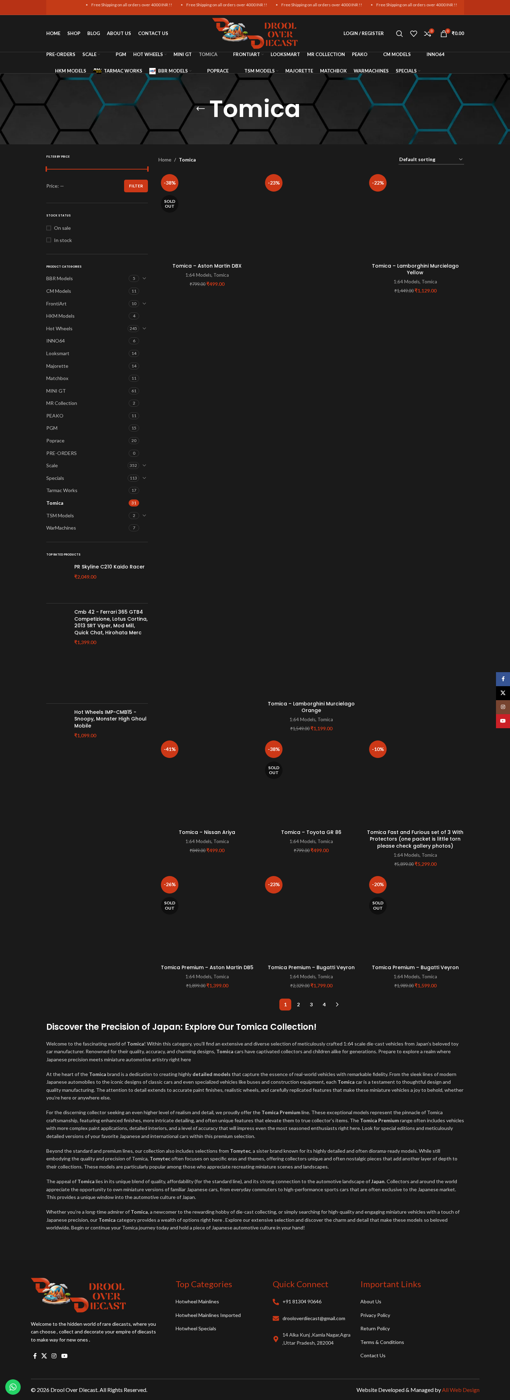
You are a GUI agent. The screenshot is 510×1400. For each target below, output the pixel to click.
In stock (63, 240)
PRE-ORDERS (61, 453)
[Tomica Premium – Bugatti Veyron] (311, 917)
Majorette (57, 366)
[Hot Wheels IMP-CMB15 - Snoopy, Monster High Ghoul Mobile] (57, 740)
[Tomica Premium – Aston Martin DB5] (207, 917)
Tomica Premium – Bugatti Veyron (311, 967)
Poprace (55, 440)
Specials (55, 478)
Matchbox (57, 378)
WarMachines (61, 528)
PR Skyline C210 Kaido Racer (109, 567)
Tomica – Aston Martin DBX (207, 265)
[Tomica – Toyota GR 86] (311, 782)
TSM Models (60, 515)
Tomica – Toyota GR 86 (311, 832)
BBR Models (59, 278)
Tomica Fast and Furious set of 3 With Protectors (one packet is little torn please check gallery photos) (415, 839)
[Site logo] (255, 33)
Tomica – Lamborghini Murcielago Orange (311, 707)
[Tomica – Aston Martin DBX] (207, 215)
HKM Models (60, 316)
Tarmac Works (61, 490)
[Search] (400, 34)
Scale (52, 465)
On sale (62, 228)
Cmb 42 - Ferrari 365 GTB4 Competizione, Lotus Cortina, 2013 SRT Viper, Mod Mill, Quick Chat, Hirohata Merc (111, 622)
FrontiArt (56, 303)
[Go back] (200, 109)
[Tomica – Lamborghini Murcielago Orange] (311, 434)
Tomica (54, 503)
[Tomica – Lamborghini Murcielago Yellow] (415, 215)
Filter (136, 185)
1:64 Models (198, 275)
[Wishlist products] (414, 34)
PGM (51, 428)
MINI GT (56, 391)
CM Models (58, 291)
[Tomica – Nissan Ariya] (207, 782)
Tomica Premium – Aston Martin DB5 (207, 967)
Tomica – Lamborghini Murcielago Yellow (415, 269)
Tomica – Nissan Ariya (207, 832)
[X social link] (44, 1356)
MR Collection (61, 403)
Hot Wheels (59, 328)
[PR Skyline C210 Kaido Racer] (57, 581)
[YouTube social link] (64, 1356)
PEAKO (54, 416)
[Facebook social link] (35, 1356)
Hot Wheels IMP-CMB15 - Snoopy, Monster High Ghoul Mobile (110, 719)
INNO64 (55, 341)
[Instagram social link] (54, 1356)
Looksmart (57, 353)
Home (164, 160)
